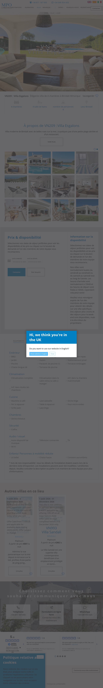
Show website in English (38, 354)
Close (52, 354)
